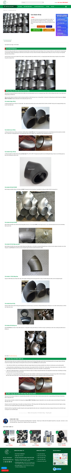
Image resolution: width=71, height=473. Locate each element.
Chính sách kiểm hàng (41, 459)
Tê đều (9, 443)
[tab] (7, 41)
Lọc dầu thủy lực (48, 443)
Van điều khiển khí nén (39, 6)
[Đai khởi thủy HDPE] (62, 436)
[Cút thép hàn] (22, 436)
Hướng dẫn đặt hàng (41, 453)
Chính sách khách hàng (41, 455)
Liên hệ (52, 6)
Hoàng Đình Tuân (14, 419)
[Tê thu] (35, 436)
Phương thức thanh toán (41, 461)
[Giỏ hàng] (66, 6)
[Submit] (43, 2)
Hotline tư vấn (5, 470)
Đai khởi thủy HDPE (62, 443)
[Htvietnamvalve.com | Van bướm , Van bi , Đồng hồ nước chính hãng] (6, 2)
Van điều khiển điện (28, 6)
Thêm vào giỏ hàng (41, 26)
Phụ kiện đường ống (12, 10)
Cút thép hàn (22, 443)
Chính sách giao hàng (41, 457)
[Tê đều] (9, 436)
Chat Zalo (4, 467)
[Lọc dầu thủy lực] (48, 436)
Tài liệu (47, 6)
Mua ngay (49, 26)
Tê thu (35, 443)
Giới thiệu (20, 6)
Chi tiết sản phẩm (7, 41)
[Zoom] (4, 31)
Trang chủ (5, 10)
